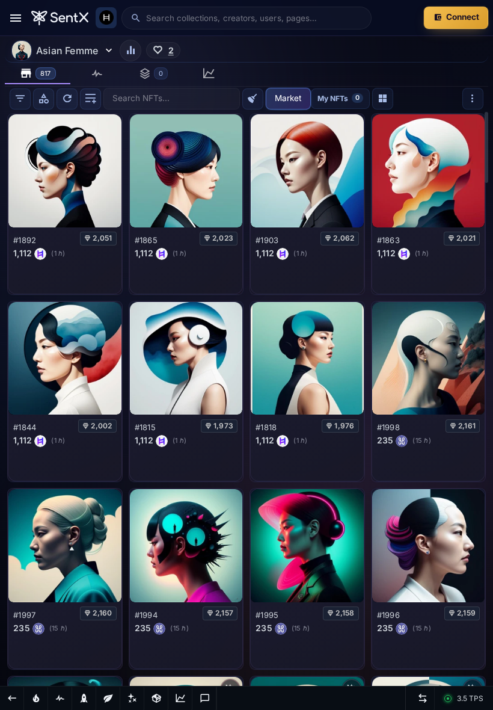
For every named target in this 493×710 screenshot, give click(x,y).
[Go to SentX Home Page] (59, 18)
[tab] (37, 73)
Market (288, 98)
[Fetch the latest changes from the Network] (67, 99)
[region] (246, 398)
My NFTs (338, 98)
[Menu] (15, 18)
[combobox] (254, 18)
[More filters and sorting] (472, 98)
